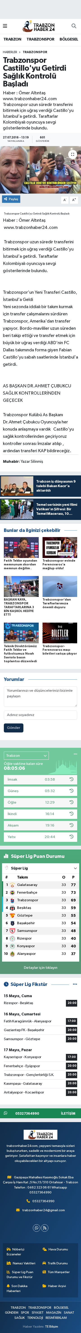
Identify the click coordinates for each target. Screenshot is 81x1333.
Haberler (10, 52)
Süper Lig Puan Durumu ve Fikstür (20, 1274)
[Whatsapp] (36, 1228)
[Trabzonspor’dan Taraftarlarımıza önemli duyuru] (60, 586)
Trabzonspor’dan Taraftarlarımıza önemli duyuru (57, 603)
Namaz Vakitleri (24, 1263)
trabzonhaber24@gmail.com (43, 1210)
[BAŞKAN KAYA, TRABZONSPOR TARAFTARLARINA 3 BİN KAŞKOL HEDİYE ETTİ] (21, 586)
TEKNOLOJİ (35, 1317)
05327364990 (43, 1201)
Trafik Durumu (58, 1263)
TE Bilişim (51, 1326)
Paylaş (13, 199)
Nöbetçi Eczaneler (16, 1252)
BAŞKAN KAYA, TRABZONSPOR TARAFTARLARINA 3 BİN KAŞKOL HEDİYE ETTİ (19, 607)
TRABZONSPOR (40, 39)
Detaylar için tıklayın (40, 968)
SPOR (25, 1312)
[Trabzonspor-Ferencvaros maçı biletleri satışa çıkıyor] (60, 633)
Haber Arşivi (57, 1286)
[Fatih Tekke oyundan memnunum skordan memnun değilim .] (21, 547)
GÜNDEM (11, 1312)
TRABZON (12, 39)
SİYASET (38, 1312)
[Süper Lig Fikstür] (75, 984)
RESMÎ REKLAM (56, 1317)
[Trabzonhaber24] (38, 26)
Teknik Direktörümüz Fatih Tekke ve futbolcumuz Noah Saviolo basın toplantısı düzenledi (20, 654)
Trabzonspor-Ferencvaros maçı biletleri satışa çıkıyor (60, 650)
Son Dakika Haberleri (17, 1288)
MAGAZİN (53, 1312)
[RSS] (44, 1228)
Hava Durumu (58, 1249)
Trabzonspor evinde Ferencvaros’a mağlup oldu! (59, 564)
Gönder (13, 728)
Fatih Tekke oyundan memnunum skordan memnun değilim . (20, 564)
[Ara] (74, 26)
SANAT (69, 1312)
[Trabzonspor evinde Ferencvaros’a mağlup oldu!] (60, 547)
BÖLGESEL (69, 39)
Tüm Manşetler (59, 1272)
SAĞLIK (19, 1317)
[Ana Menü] (5, 26)
